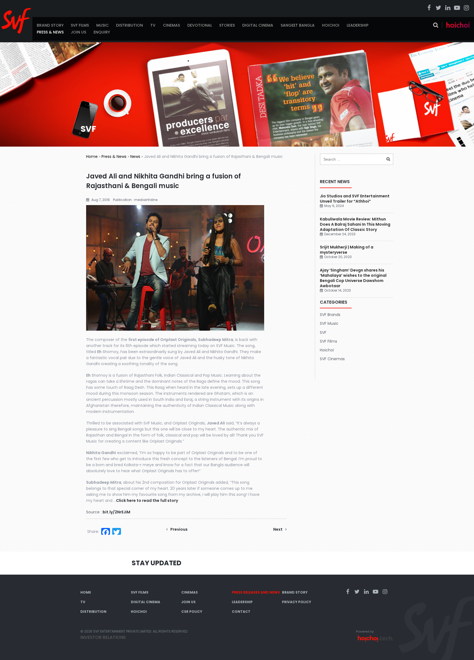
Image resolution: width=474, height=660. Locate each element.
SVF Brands (330, 314)
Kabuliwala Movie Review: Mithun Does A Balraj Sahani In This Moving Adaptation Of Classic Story (355, 224)
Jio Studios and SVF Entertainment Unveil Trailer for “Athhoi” (355, 198)
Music (102, 25)
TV (153, 25)
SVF (323, 332)
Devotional (199, 25)
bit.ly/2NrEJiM (116, 512)
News (135, 156)
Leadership (357, 25)
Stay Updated (156, 562)
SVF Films (80, 25)
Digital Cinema (257, 25)
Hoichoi (330, 25)
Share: (93, 531)
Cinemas (171, 25)
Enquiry (102, 32)
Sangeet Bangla (298, 25)
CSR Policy (191, 611)
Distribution (129, 25)
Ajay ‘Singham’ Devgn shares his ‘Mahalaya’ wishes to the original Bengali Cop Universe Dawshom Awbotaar (353, 278)
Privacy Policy (296, 602)
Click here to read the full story (147, 500)
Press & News (50, 32)
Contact (241, 611)
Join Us (78, 32)
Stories (227, 25)
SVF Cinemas (332, 359)
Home (92, 156)
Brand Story (50, 25)
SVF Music (329, 323)
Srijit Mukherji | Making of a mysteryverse (346, 249)
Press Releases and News (256, 592)
